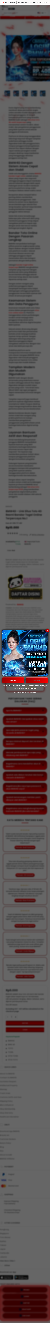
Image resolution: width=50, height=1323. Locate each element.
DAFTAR (13, 680)
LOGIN (37, 680)
